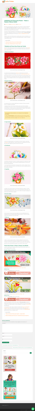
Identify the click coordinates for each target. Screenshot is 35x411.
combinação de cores (25, 33)
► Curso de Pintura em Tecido (27, 1)
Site (2, 339)
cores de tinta (29, 304)
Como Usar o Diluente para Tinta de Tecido (13, 43)
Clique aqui (19, 117)
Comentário (4, 323)
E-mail (3, 336)
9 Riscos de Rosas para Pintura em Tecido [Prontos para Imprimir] (17, 315)
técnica (20, 33)
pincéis (7, 142)
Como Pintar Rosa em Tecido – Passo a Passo (19, 267)
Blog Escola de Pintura (13, 24)
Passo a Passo (19, 24)
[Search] (31, 353)
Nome (3, 333)
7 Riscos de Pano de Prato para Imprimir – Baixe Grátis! (15, 313)
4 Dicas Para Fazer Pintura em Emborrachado (13, 42)
